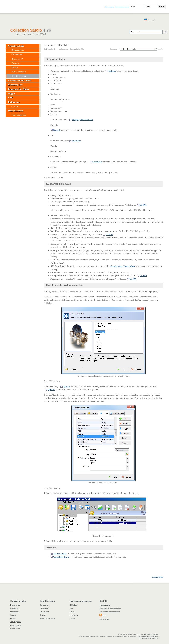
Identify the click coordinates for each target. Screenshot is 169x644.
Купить (12, 618)
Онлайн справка (62, 49)
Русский (151, 20)
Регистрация (109, 7)
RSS (104, 616)
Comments (97, 162)
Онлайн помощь (15, 628)
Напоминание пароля (122, 7)
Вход (161, 6)
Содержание (114, 49)
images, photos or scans (82, 119)
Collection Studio (30, 30)
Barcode (57, 130)
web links (76, 141)
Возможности (15, 605)
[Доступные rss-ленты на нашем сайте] (100, 616)
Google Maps (116, 266)
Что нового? (14, 611)
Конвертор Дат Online (47, 618)
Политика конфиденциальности (110, 608)
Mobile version (104, 619)
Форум (72, 611)
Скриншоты (14, 608)
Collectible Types (61, 557)
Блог (71, 608)
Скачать (13, 615)
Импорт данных (15, 625)
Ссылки (72, 618)
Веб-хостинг (143, 638)
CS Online (73, 605)
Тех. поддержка (15, 622)
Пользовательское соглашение (109, 611)
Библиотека (74, 615)
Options (112, 71)
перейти (160, 49)
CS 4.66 (143, 205)
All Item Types (59, 554)
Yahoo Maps (129, 266)
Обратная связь (104, 605)
